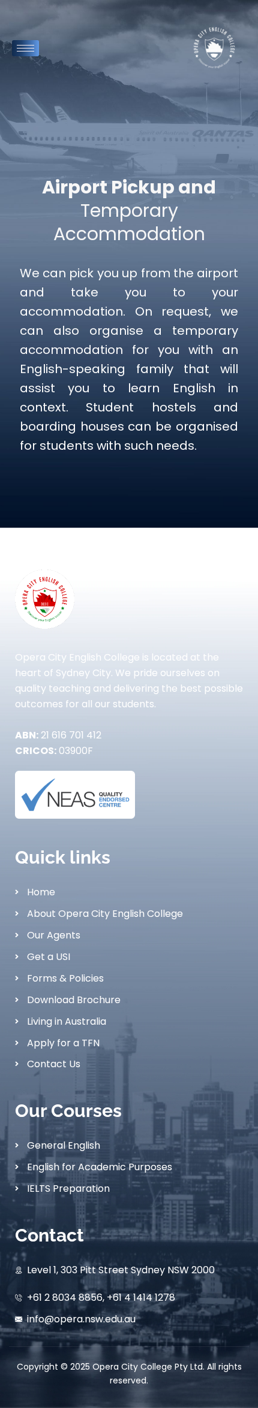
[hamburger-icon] (25, 48)
